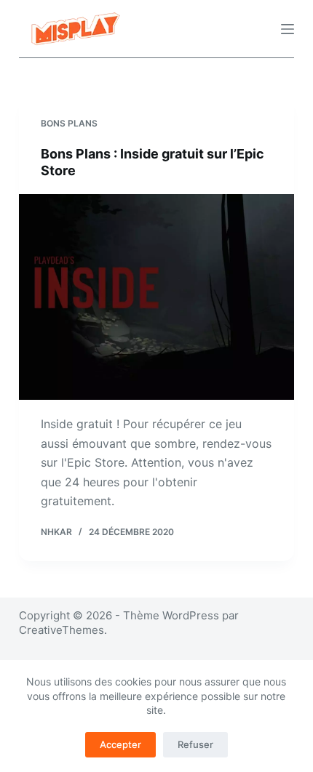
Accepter (120, 744)
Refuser (195, 744)
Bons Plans (69, 123)
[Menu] (287, 29)
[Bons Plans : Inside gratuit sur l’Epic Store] (156, 297)
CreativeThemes (61, 630)
